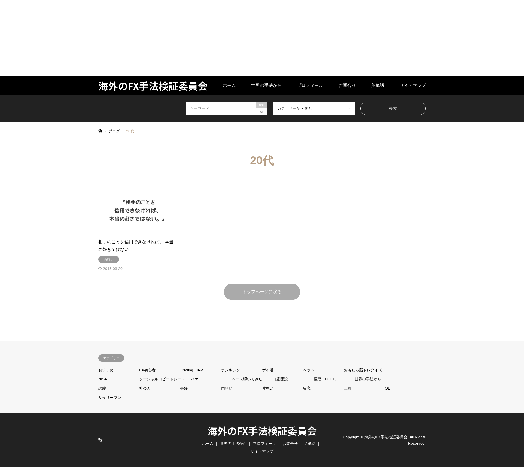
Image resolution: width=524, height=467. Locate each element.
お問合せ (347, 85)
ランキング (230, 370)
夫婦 (184, 388)
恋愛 (102, 388)
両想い (227, 388)
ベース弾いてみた (247, 379)
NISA (102, 379)
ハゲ (194, 379)
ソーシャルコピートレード (162, 379)
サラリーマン (109, 397)
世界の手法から (266, 85)
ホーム (229, 85)
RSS (100, 440)
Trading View (191, 370)
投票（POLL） (326, 379)
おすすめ (106, 370)
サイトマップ (413, 85)
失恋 (307, 388)
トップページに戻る (262, 291)
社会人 (145, 388)
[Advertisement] (163, 38)
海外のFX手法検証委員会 (262, 430)
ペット (308, 370)
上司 (348, 388)
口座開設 (280, 379)
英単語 (377, 85)
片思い (267, 388)
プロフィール (310, 85)
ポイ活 (267, 370)
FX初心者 (147, 370)
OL (387, 388)
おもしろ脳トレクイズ (363, 370)
